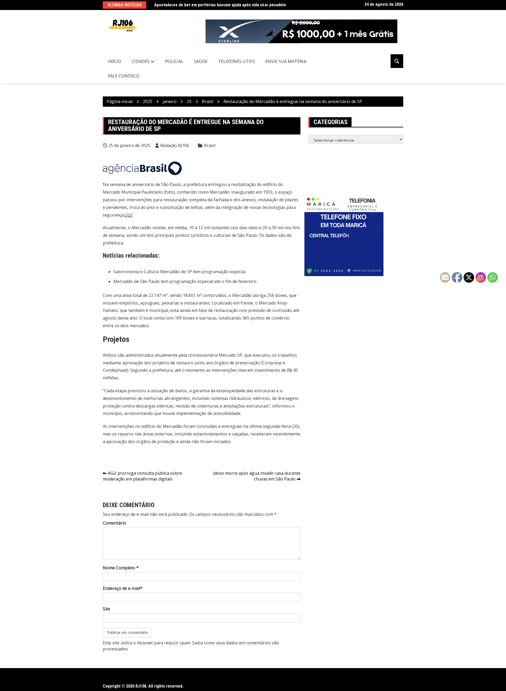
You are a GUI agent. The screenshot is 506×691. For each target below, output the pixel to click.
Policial (174, 61)
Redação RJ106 (174, 145)
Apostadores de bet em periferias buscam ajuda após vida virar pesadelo (220, 4)
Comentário (114, 523)
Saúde (201, 61)
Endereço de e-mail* (123, 588)
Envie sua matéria (285, 61)
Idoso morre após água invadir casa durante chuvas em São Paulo (256, 476)
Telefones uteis (236, 61)
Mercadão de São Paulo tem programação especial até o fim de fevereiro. (185, 281)
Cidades (140, 61)
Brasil (209, 145)
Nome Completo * (121, 568)
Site (106, 609)
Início (114, 61)
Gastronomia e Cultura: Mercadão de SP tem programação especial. (179, 272)
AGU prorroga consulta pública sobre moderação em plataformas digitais (142, 476)
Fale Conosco (123, 76)
